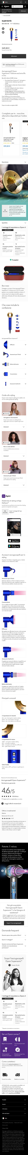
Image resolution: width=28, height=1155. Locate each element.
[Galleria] (3, 32)
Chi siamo (4, 1109)
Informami (23, 11)
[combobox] (12, 2)
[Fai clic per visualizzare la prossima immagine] (25, 870)
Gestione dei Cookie (18, 1122)
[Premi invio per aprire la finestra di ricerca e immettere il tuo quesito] (17, 6)
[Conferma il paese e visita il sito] (25, 2)
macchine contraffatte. (14, 1093)
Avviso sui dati (5, 1125)
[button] (14, 211)
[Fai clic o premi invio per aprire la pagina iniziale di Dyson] (6, 7)
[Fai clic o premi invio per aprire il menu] (2, 6)
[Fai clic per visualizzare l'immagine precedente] (2, 870)
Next (25, 138)
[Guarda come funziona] (3, 28)
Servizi (4, 1104)
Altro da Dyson (5, 1113)
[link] (11, 803)
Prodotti (4, 1099)
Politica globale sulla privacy (7, 1122)
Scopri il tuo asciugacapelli (14, 923)
